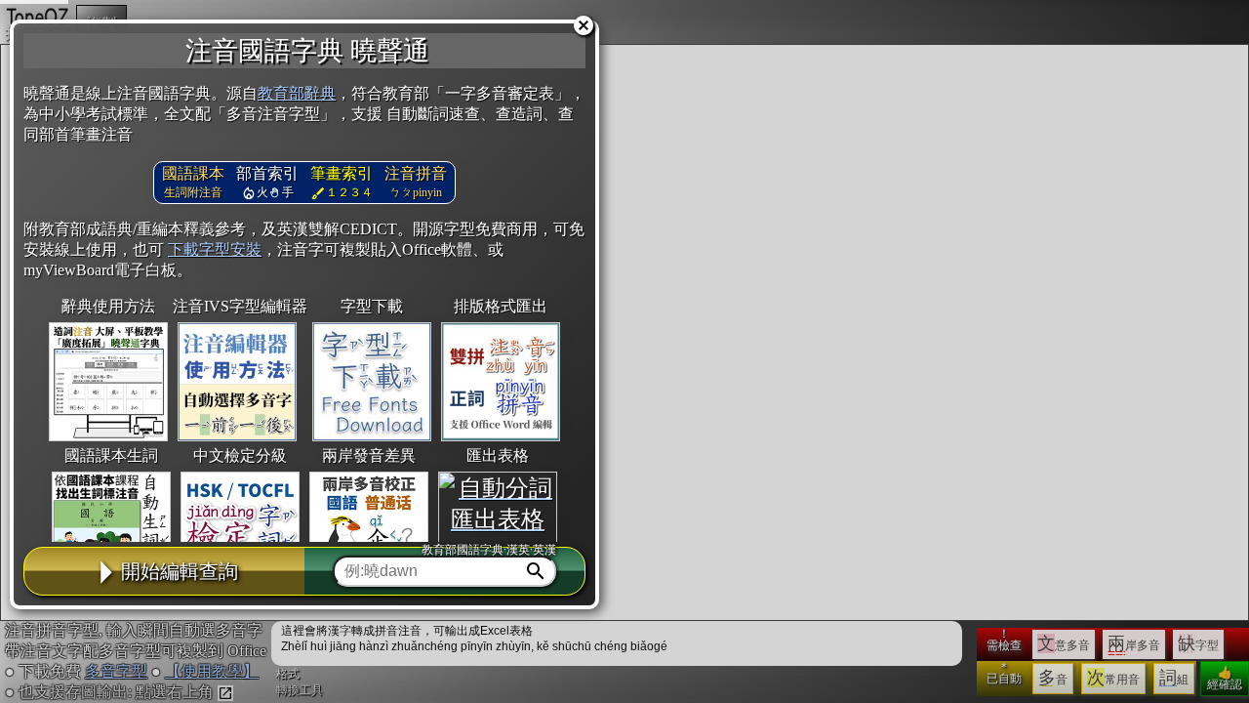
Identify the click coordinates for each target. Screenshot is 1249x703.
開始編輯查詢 (179, 571)
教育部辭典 (297, 93)
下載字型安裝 (215, 249)
